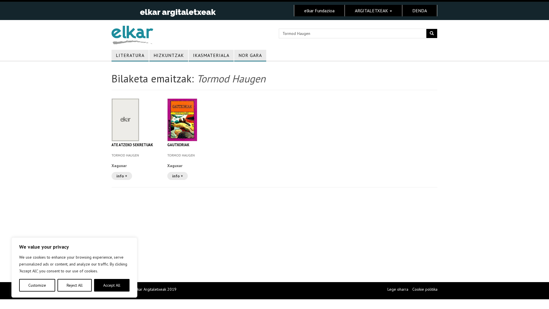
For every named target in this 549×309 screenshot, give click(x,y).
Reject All (75, 285)
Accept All (111, 285)
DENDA (419, 10)
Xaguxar (119, 165)
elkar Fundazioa (319, 10)
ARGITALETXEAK (372, 10)
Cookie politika (424, 289)
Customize (37, 285)
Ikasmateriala (211, 55)
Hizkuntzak (169, 55)
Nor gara (250, 55)
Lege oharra (397, 289)
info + (121, 176)
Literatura (130, 55)
